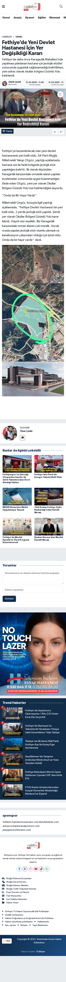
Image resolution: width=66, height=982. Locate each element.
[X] (24, 869)
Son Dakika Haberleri (16, 899)
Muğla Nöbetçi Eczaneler (18, 878)
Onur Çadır (26, 431)
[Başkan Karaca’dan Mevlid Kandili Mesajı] (49, 526)
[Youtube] (35, 869)
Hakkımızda (43, 922)
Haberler (7, 37)
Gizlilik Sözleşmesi (14, 915)
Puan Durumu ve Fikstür (17, 892)
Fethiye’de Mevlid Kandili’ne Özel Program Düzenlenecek (16, 540)
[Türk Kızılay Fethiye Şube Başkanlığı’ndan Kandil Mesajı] (49, 496)
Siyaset (29, 17)
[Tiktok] (41, 869)
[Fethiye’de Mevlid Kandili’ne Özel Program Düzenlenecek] (17, 526)
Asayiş (17, 17)
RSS (8, 941)
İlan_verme (10, 925)
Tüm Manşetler (13, 896)
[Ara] (61, 7)
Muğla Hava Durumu (16, 882)
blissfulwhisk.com (49, 822)
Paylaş (9, 131)
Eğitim (42, 17)
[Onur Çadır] (10, 433)
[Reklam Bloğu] (33, 654)
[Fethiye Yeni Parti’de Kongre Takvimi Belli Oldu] (49, 464)
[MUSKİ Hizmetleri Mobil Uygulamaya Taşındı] (17, 496)
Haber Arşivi (12, 902)
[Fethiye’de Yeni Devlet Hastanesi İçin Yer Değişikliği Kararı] (33, 108)
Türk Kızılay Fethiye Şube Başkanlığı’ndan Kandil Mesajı (48, 510)
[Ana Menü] (3, 7)
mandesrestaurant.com (25, 822)
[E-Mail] (22, 437)
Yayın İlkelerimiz (40, 925)
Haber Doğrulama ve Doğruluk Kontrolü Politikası (29, 918)
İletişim (24, 925)
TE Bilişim (40, 951)
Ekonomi (54, 17)
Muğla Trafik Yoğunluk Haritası (21, 889)
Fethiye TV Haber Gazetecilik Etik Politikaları (27, 911)
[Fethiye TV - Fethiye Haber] (31, 6)
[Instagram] (30, 869)
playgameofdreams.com (17, 830)
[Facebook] (19, 869)
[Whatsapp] (46, 869)
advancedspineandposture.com (21, 826)
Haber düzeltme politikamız (19, 922)
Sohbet (7, 822)
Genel (6, 17)
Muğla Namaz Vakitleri (17, 885)
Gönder (9, 598)
